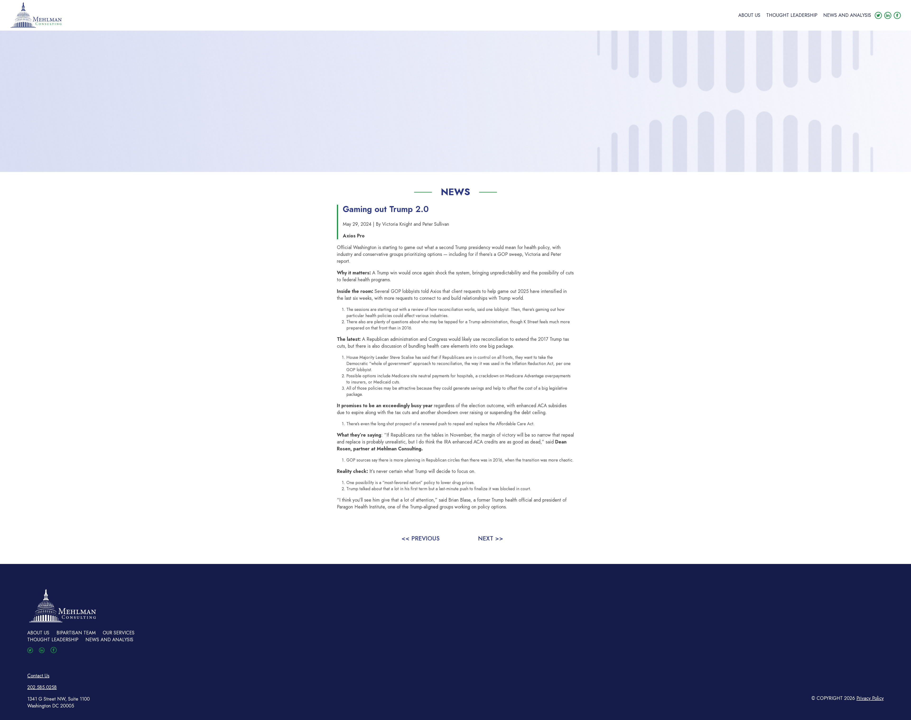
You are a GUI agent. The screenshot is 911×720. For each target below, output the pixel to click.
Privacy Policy (870, 698)
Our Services (119, 632)
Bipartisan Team (76, 632)
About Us (749, 15)
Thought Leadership (791, 15)
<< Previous (420, 538)
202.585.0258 (42, 687)
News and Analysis (847, 15)
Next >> (490, 538)
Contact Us (38, 675)
